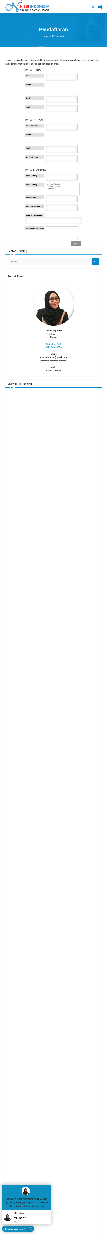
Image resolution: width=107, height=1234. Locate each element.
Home (46, 36)
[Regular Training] (62, 186)
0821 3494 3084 (53, 347)
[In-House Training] (62, 184)
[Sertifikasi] (62, 188)
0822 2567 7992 (53, 344)
